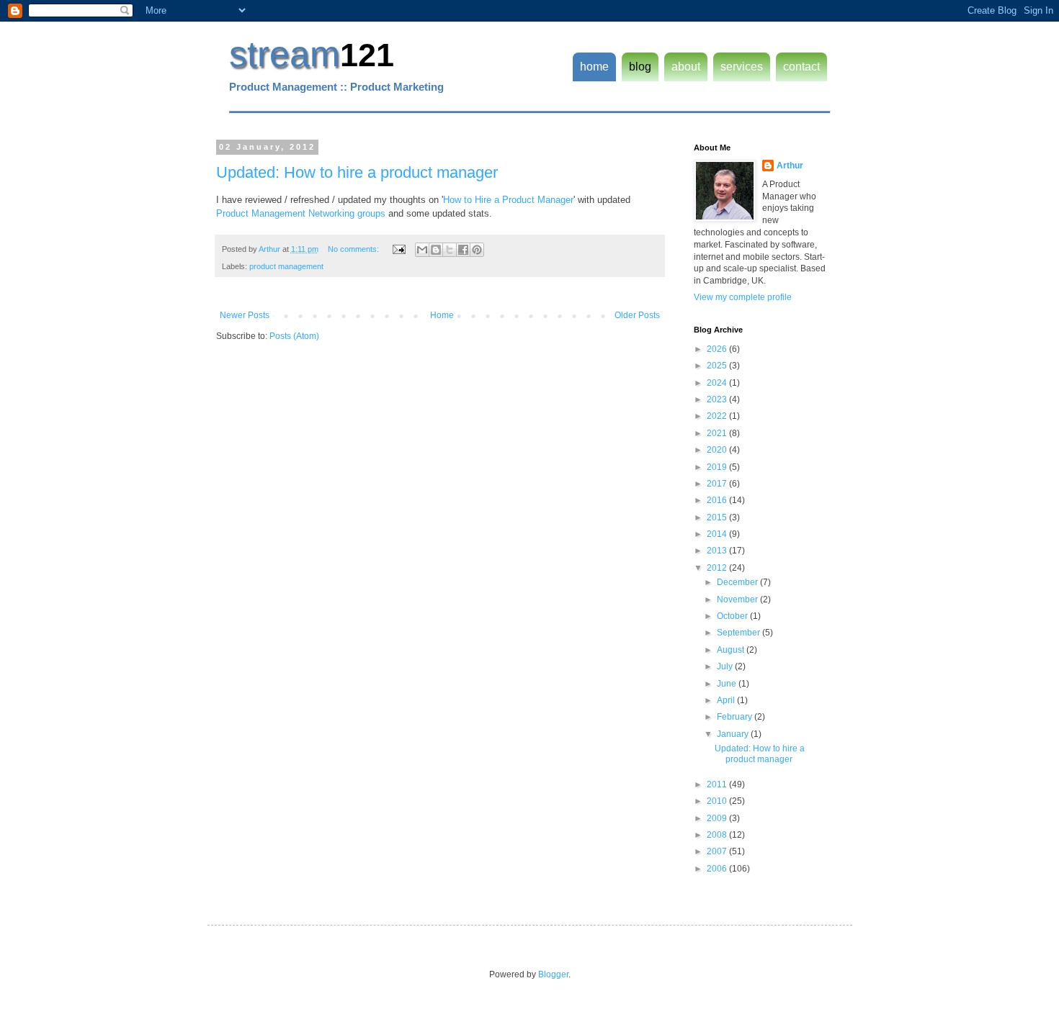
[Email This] (422, 250)
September (739, 633)
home (594, 66)
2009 (718, 818)
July (726, 666)
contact (801, 66)
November (738, 599)
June (727, 684)
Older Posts (637, 315)
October (733, 616)
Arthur (790, 165)
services (741, 66)
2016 (718, 500)
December (738, 582)
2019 (718, 467)
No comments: (354, 249)
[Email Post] (398, 249)
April (727, 700)
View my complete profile (743, 297)
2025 (718, 366)
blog (640, 66)
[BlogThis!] (436, 250)
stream (284, 54)
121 (367, 55)
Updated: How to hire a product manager (357, 172)
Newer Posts (244, 315)
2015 (718, 517)
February (735, 717)
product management (286, 266)
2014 (718, 534)
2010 (718, 801)
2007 (718, 851)
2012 (718, 568)
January (734, 734)
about (685, 66)
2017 (718, 484)
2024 (718, 383)
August (731, 650)
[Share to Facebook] (463, 250)
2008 (718, 835)
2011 (718, 784)
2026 (718, 349)
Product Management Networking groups (300, 213)
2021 (718, 433)
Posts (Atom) (294, 336)
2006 (718, 869)
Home (442, 315)
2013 (718, 551)
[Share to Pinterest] (477, 250)
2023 (718, 399)
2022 (718, 416)
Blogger (553, 974)
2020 (718, 450)
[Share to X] (449, 250)
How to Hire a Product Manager (508, 199)
